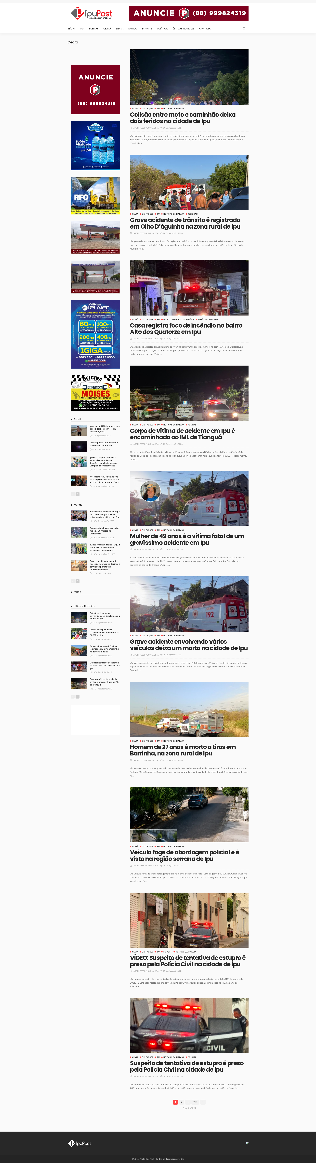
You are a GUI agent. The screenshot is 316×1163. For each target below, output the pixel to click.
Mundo (132, 28)
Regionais (193, 214)
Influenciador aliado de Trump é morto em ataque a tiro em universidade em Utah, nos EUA (105, 514)
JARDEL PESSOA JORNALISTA (145, 128)
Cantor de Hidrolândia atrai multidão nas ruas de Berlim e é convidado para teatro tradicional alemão (105, 565)
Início (71, 28)
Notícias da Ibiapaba (173, 108)
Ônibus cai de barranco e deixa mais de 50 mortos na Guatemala (104, 531)
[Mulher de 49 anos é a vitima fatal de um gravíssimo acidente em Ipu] (189, 498)
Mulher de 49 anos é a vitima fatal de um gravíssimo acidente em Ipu (187, 539)
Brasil (119, 28)
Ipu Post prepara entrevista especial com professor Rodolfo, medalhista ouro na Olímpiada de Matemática (103, 461)
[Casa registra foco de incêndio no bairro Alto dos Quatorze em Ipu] (189, 288)
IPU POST (167, 952)
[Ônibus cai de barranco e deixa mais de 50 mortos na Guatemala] (79, 532)
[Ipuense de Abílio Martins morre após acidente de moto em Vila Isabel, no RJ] (79, 430)
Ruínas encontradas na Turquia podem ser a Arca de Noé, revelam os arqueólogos (105, 547)
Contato (205, 28)
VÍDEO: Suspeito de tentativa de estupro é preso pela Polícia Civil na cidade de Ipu (188, 961)
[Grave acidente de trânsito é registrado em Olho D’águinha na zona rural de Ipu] (189, 182)
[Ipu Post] (79, 1142)
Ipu (82, 28)
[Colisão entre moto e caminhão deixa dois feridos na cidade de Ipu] (189, 77)
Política (162, 28)
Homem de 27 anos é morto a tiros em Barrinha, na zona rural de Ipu (183, 750)
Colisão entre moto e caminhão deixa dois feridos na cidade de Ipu (183, 117)
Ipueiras (93, 28)
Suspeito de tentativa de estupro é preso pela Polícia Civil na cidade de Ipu (186, 1066)
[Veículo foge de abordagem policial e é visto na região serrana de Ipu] (189, 814)
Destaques (147, 108)
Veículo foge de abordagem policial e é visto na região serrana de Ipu (184, 855)
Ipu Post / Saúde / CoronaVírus (178, 319)
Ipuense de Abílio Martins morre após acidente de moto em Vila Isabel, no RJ (105, 429)
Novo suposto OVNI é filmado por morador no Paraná (104, 444)
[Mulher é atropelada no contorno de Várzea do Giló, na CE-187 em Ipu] (79, 633)
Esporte (147, 28)
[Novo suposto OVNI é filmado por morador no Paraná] (79, 446)
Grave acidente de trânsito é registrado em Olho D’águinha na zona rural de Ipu (185, 223)
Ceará (107, 28)
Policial (192, 425)
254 (195, 1102)
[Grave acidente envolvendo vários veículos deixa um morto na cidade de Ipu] (189, 604)
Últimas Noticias (183, 28)
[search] (244, 28)
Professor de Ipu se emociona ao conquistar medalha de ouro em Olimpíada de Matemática (105, 479)
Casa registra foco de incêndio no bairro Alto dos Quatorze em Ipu (186, 328)
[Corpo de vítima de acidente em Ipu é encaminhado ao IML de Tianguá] (189, 393)
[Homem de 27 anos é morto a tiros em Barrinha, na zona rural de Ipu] (189, 709)
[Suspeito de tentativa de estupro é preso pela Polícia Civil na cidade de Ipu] (189, 1025)
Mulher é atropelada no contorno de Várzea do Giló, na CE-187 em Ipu (104, 632)
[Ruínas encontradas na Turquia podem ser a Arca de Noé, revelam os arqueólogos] (79, 548)
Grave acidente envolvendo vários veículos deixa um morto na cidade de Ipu (189, 644)
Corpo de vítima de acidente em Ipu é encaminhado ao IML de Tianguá (182, 434)
